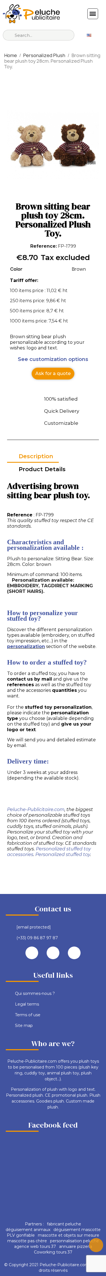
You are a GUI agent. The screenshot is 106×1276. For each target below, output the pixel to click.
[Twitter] (53, 953)
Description (36, 456)
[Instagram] (74, 953)
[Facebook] (31, 953)
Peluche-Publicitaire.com (35, 809)
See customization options (53, 359)
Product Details (42, 469)
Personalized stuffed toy (62, 854)
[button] (53, 374)
